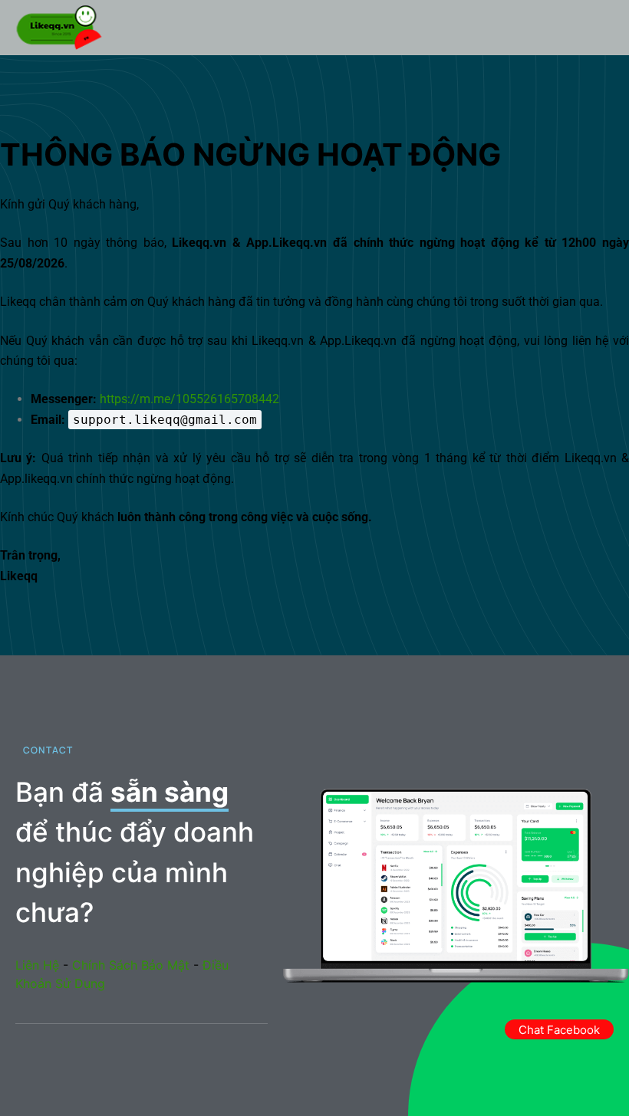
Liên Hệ (37, 965)
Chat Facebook (559, 1029)
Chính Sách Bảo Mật (130, 965)
